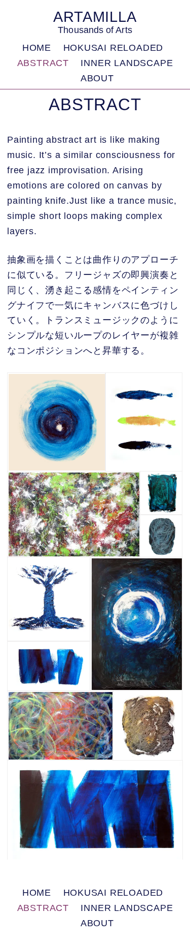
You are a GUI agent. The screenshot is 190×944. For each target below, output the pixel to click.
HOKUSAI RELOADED (113, 48)
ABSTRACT (43, 63)
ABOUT (97, 78)
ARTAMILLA (94, 17)
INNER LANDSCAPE (127, 63)
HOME (36, 48)
